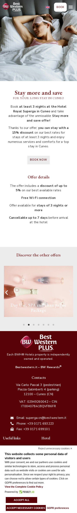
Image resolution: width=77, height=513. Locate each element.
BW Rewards (51, 367)
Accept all (21, 500)
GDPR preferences (58, 508)
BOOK (60, 7)
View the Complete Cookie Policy (24, 486)
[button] (70, 7)
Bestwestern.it (26, 367)
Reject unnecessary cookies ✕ (55, 448)
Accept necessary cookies (26, 508)
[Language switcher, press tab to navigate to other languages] (48, 7)
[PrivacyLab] (26, 492)
